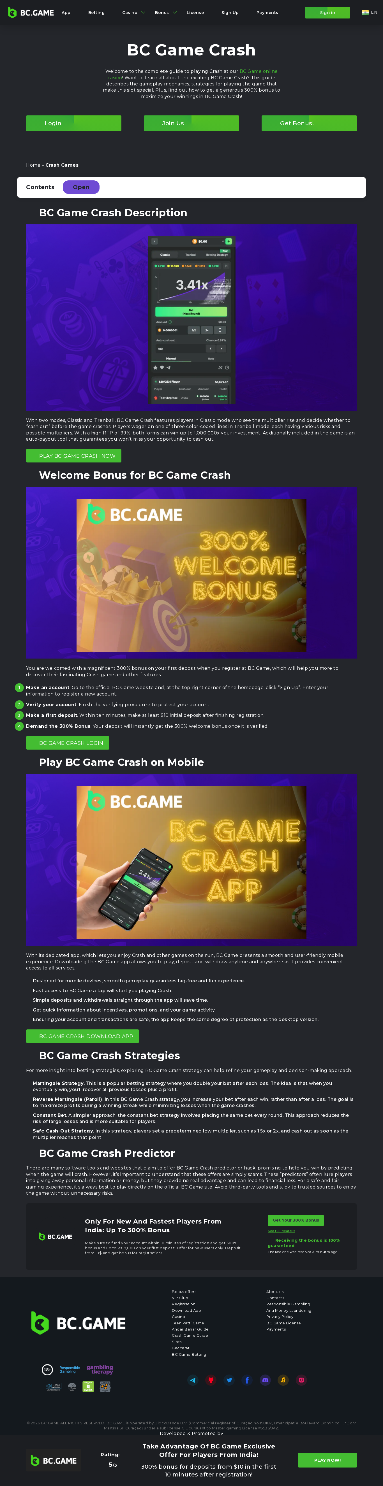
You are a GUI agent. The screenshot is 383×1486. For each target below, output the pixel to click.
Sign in (327, 12)
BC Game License (283, 1323)
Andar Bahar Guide (190, 1329)
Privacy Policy (279, 1316)
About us (274, 1291)
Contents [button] (57, 187)
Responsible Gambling (288, 1304)
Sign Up (230, 12)
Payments (267, 12)
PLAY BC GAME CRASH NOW (77, 456)
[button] (369, 12)
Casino (129, 12)
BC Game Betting (189, 1354)
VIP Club (180, 1298)
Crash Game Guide (190, 1335)
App (66, 12)
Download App (186, 1310)
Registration (183, 1304)
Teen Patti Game (188, 1323)
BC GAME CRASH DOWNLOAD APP (86, 1036)
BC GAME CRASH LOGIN (71, 743)
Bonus (162, 12)
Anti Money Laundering (289, 1310)
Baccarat (181, 1348)
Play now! (327, 1460)
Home (33, 165)
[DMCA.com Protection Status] (88, 1386)
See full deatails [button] (281, 1231)
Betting (96, 12)
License (195, 12)
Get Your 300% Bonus (296, 1220)
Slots (177, 1342)
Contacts (275, 1298)
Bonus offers (184, 1291)
